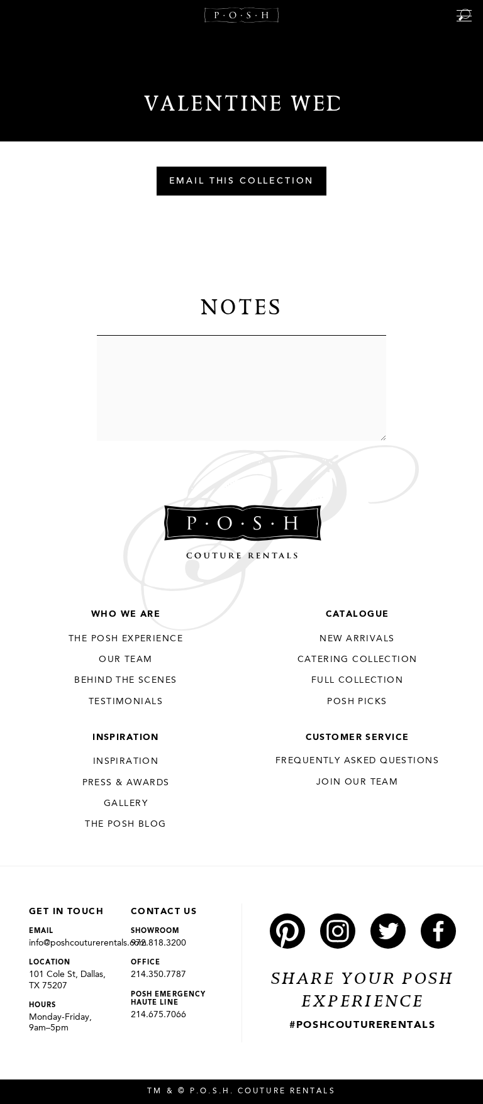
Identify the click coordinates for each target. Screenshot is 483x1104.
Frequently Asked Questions (357, 760)
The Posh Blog (125, 824)
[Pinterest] (287, 931)
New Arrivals (356, 638)
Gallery (126, 803)
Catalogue (357, 614)
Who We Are (125, 614)
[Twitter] (388, 931)
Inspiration (125, 737)
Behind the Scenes (125, 680)
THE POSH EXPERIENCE (126, 638)
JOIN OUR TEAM (357, 782)
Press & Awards (126, 782)
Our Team (125, 659)
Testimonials (126, 701)
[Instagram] (337, 931)
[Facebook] (438, 931)
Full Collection (357, 680)
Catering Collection (357, 659)
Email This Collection (241, 181)
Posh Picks (357, 701)
